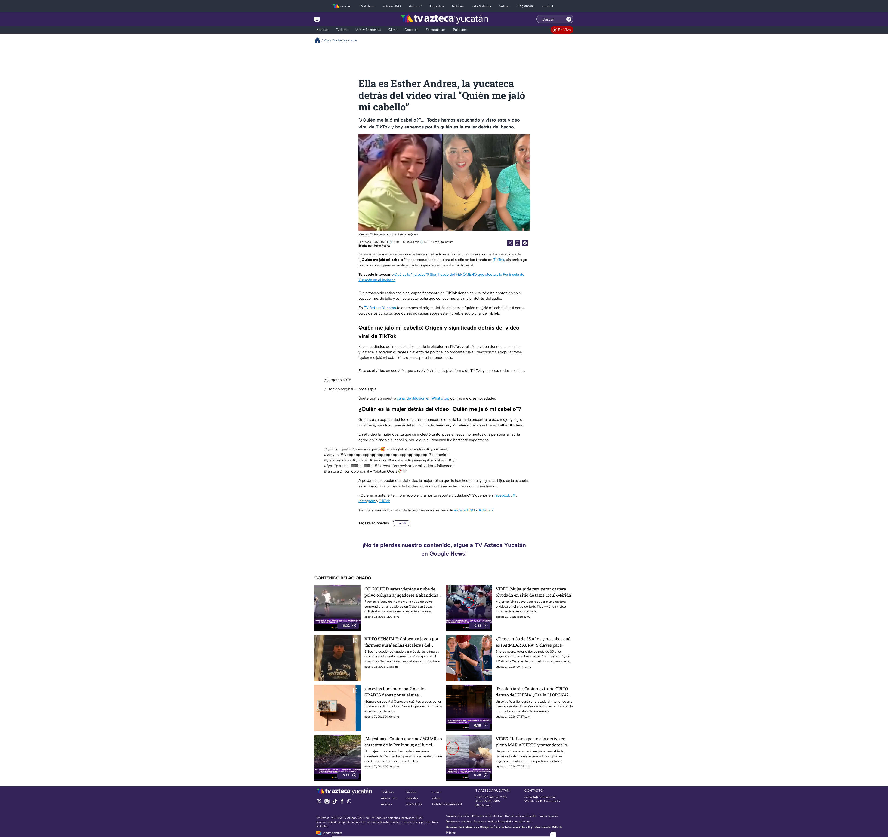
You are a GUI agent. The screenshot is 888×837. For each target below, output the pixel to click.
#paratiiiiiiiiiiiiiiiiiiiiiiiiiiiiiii (353, 466)
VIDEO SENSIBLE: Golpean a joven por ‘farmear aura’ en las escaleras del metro (401, 642)
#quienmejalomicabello (427, 460)
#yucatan (360, 460)
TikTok (498, 259)
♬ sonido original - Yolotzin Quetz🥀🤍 (373, 471)
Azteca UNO (465, 510)
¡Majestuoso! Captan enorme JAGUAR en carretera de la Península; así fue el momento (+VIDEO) (403, 742)
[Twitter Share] (510, 243)
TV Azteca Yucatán (380, 307)
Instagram (367, 501)
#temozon (378, 460)
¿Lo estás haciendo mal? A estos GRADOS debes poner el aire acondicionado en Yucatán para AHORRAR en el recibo (395, 692)
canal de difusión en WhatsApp (423, 398)
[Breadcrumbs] (319, 40)
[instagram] (327, 802)
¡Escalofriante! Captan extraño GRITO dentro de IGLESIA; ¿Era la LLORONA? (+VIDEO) (532, 692)
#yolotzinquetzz (338, 460)
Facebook (502, 495)
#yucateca (397, 460)
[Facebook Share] (525, 243)
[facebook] (342, 802)
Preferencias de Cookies (487, 816)
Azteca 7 (486, 510)
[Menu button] (333, 19)
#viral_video (422, 466)
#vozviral (331, 454)
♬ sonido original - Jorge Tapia (350, 389)
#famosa (331, 471)
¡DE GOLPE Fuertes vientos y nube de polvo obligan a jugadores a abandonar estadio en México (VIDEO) (402, 592)
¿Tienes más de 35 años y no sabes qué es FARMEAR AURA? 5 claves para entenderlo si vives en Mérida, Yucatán (534, 642)
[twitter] (319, 802)
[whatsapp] (349, 802)
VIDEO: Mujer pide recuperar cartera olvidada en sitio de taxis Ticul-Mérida (533, 592)
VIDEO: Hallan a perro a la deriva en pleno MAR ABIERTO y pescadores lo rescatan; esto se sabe (531, 742)
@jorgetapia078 (337, 380)
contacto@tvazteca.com (540, 797)
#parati (442, 449)
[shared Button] (517, 243)
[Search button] (568, 19)
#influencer (444, 466)
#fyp (430, 449)
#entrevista (401, 466)
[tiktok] (334, 802)
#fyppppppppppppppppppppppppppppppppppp (383, 454)
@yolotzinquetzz (338, 449)
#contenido (438, 454)
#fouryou (382, 466)
